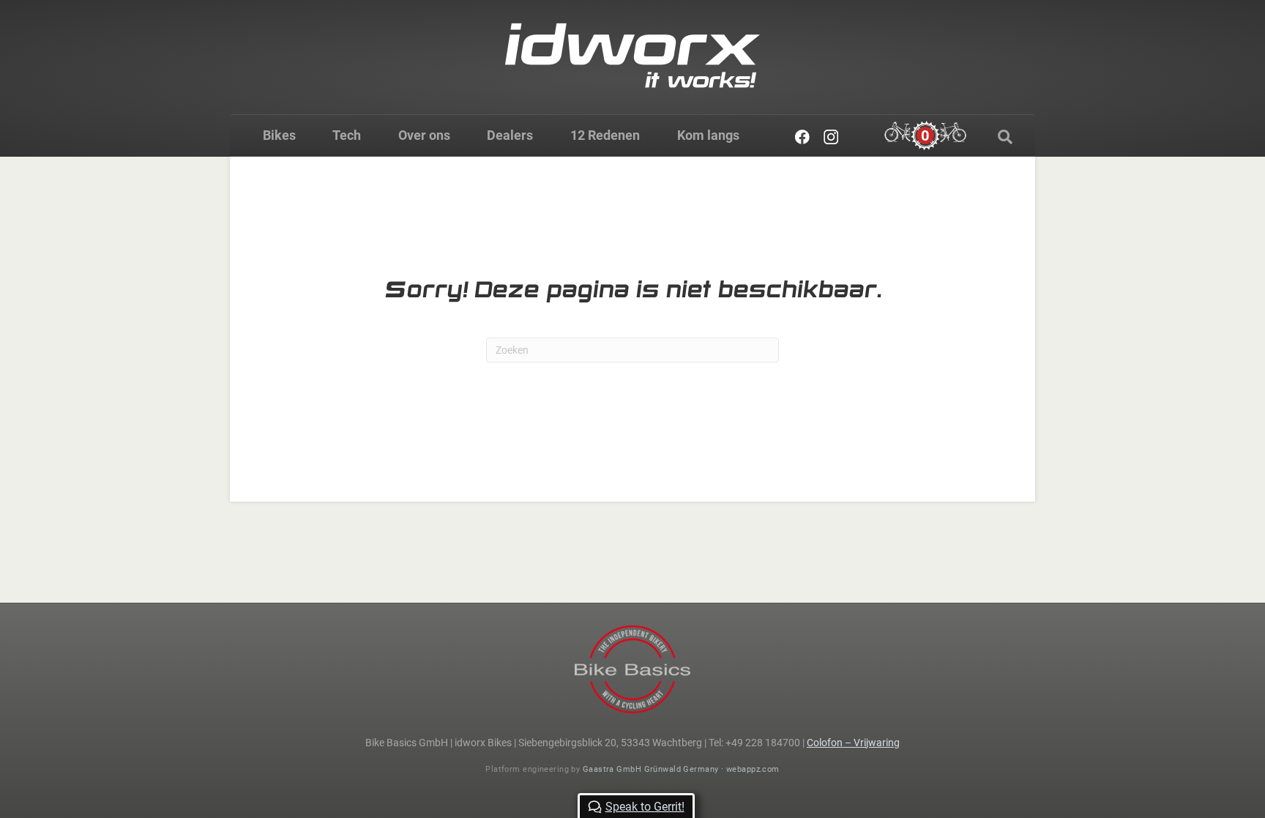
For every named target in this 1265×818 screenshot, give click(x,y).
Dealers (510, 135)
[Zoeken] (1005, 137)
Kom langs (708, 135)
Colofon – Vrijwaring (853, 742)
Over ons (424, 135)
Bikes (279, 135)
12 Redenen (605, 135)
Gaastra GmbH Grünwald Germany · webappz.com (681, 769)
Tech (346, 135)
